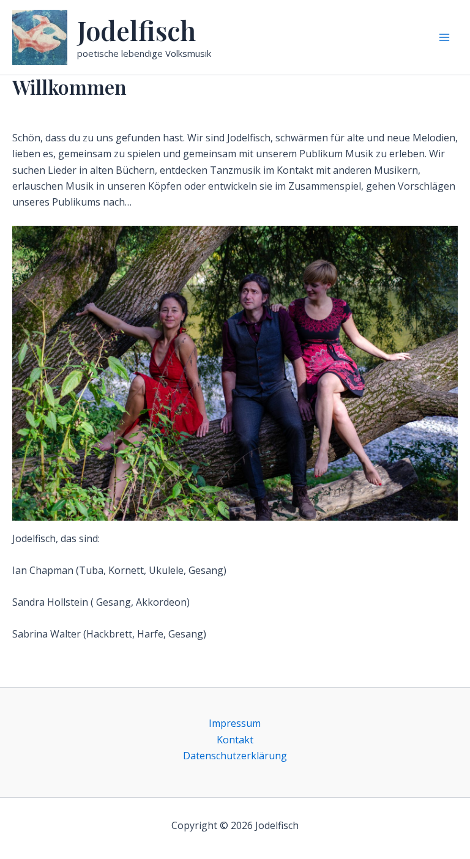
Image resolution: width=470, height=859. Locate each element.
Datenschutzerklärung (235, 755)
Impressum (235, 723)
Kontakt (235, 739)
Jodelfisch (136, 30)
